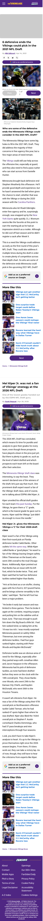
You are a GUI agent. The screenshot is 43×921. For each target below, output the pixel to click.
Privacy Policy (28, 878)
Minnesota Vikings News (19, 849)
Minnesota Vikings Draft (18, 366)
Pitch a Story (8, 878)
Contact (5, 870)
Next (33, 93)
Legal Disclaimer (10, 887)
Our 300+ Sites (28, 870)
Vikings (10, 160)
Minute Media (15, 901)
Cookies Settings (30, 895)
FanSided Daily (29, 874)
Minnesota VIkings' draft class (21, 473)
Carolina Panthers (26, 202)
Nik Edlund (10, 53)
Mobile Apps (8, 874)
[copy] (17, 57)
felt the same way (17, 546)
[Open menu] (3, 3)
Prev (9, 93)
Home (4, 366)
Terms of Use (8, 883)
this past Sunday (24, 504)
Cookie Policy (28, 883)
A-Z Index (6, 895)
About (5, 865)
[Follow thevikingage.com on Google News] (37, 276)
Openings (26, 865)
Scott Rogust (10, 401)
